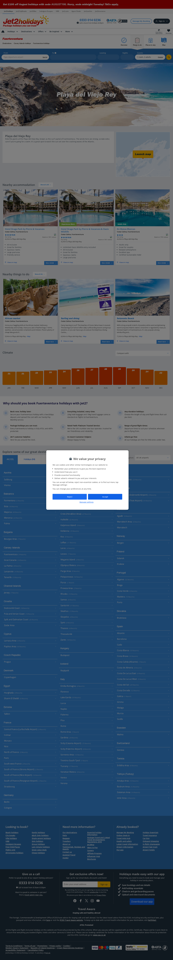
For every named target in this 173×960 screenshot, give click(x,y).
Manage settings (87, 502)
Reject (69, 496)
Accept (105, 496)
